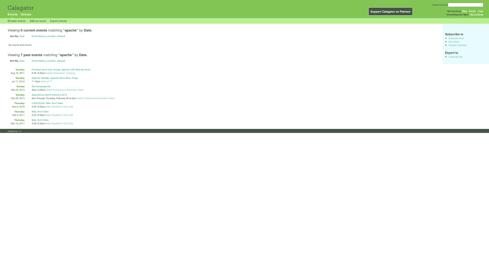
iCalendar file (455, 56)
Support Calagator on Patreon (390, 11)
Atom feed (454, 41)
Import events (58, 21)
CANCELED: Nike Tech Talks (47, 103)
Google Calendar (457, 45)
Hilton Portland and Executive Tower (65, 89)
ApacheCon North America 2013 (49, 94)
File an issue (476, 14)
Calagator (20, 8)
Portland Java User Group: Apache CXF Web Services (61, 69)
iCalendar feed (456, 38)
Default (61, 36)
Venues (26, 14)
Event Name (38, 36)
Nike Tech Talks (40, 111)
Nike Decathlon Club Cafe (59, 106)
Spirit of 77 (46, 81)
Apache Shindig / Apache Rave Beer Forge (55, 78)
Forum (472, 11)
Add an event (38, 21)
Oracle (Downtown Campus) (60, 72)
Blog (464, 11)
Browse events (17, 21)
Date (22, 36)
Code (480, 11)
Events (13, 14)
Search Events (439, 4)
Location (51, 36)
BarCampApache (41, 86)
